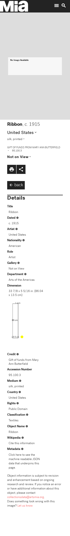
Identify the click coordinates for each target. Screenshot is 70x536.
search (63, 5)
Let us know (25, 505)
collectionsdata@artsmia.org (25, 497)
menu (56, 5)
